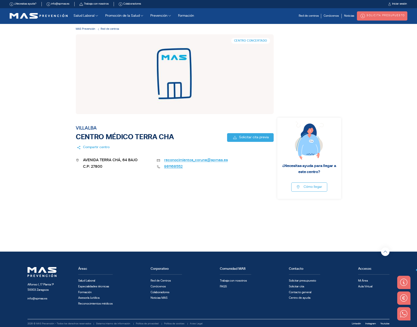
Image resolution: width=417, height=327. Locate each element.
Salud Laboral (85, 16)
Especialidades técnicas (93, 286)
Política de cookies (174, 323)
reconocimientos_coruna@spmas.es (196, 160)
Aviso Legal (196, 323)
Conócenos (331, 16)
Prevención (159, 16)
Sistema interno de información (113, 323)
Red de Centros (161, 280)
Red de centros (309, 16)
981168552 (173, 167)
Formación (186, 16)
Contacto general (300, 292)
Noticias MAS (159, 298)
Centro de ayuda (299, 298)
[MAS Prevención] (39, 16)
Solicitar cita (296, 286)
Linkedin (357, 323)
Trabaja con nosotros (233, 280)
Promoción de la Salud (123, 16)
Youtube (384, 323)
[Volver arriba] (385, 251)
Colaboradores (160, 292)
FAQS (223, 286)
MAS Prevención (85, 29)
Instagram (371, 323)
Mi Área (363, 280)
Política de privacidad (147, 323)
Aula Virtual (365, 286)
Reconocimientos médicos (95, 303)
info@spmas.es (37, 298)
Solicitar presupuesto (302, 280)
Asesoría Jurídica (88, 298)
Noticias (349, 16)
